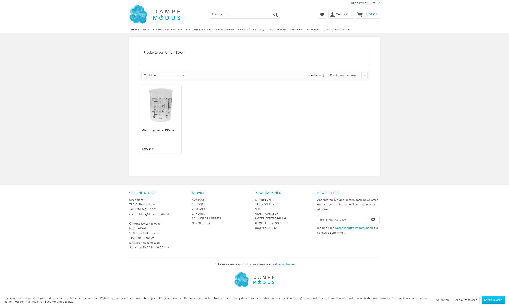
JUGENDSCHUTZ (265, 228)
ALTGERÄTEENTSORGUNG (271, 223)
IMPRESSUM (262, 199)
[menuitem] (245, 15)
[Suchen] (275, 15)
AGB (257, 209)
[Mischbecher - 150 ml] (160, 105)
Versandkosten (286, 264)
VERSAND (198, 209)
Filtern (153, 75)
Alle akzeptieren (466, 300)
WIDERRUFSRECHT (267, 214)
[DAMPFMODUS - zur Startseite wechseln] (157, 14)
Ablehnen (442, 300)
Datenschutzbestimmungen (354, 228)
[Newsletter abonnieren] (373, 220)
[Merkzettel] (322, 15)
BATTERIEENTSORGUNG (270, 218)
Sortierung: (317, 75)
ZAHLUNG (198, 214)
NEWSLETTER (201, 223)
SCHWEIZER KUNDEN (206, 218)
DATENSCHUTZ (264, 204)
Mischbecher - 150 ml (158, 131)
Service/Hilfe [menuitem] (365, 3)
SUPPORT (198, 204)
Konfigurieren (493, 300)
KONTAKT (198, 199)
